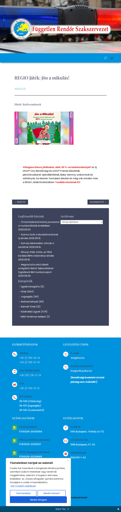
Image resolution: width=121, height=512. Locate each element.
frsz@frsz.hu (78, 357)
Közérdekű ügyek (30, 311)
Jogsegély (27, 296)
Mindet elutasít (52, 493)
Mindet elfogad (38, 499)
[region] (38, 482)
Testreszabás (23, 493)
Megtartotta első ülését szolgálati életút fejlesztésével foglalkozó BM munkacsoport (35, 268)
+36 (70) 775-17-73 (30, 375)
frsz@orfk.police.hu (81, 370)
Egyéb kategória (30, 286)
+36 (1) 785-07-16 (29, 362)
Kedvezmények (32, 104)
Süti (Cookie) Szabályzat (23, 485)
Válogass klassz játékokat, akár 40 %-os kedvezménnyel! (57, 167)
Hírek (17, 104)
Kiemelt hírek (28, 306)
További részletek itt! (67, 182)
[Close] (68, 460)
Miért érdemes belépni (33, 316)
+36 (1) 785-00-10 (29, 357)
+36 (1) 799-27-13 (29, 388)
